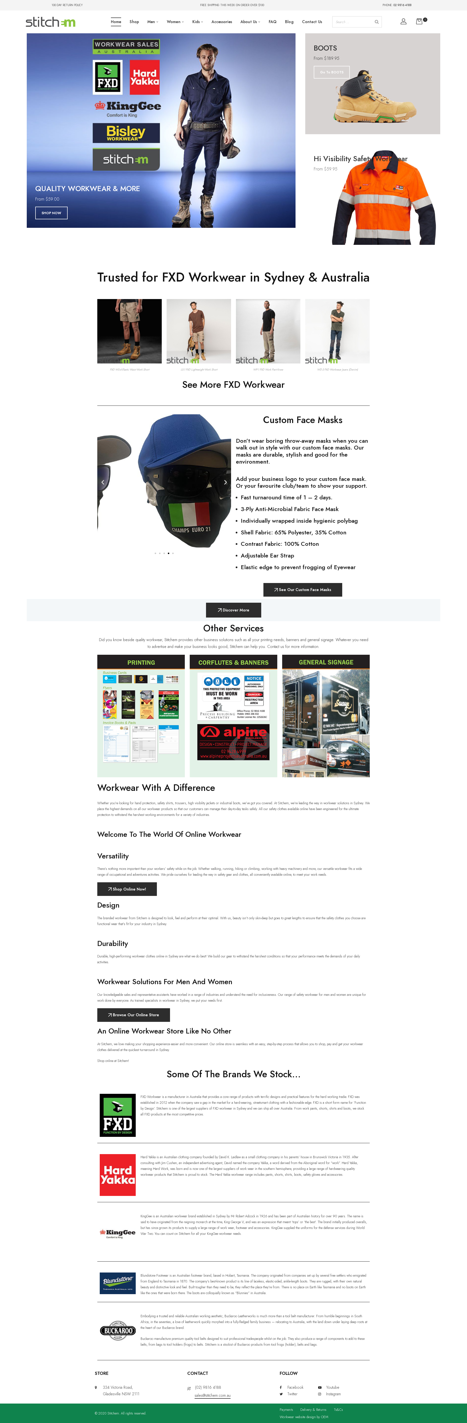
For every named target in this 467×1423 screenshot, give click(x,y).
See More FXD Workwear (233, 384)
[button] (103, 482)
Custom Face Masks (302, 419)
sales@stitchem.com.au (213, 1395)
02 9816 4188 (402, 5)
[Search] (377, 22)
